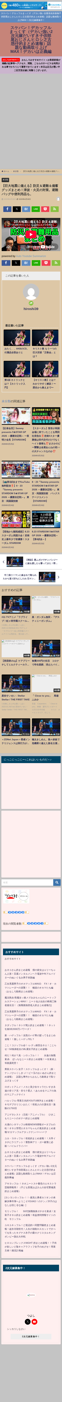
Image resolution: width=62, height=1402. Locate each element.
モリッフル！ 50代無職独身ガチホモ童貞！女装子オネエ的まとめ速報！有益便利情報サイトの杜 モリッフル (30, 1215)
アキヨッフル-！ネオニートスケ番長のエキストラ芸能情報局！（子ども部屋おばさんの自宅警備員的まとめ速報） (30, 1187)
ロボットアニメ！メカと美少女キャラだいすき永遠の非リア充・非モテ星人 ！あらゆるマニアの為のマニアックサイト (30, 1091)
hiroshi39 (31, 309)
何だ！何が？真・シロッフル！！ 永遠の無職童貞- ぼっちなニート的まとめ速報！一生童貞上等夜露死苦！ (30, 1059)
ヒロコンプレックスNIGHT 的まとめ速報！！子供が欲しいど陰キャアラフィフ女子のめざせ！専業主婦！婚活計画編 (31, 1247)
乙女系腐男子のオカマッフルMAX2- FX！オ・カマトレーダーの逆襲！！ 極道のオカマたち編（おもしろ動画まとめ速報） (30, 987)
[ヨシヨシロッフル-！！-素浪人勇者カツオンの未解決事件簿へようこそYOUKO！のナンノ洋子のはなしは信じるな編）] (31, 1201)
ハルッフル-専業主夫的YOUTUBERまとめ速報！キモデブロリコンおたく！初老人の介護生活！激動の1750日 (30, 1104)
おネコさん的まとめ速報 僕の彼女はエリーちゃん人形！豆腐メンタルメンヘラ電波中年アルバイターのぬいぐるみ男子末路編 (30, 974)
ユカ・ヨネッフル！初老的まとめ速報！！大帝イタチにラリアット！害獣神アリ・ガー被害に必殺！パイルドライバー (30, 1142)
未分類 (5, 180)
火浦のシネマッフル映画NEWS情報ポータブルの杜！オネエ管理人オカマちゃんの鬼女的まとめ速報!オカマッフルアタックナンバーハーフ (30, 1128)
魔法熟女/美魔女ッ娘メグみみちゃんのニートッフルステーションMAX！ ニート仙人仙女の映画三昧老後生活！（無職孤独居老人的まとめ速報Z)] (31, 1001)
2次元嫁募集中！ (31, 1336)
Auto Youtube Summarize (31, 256)
